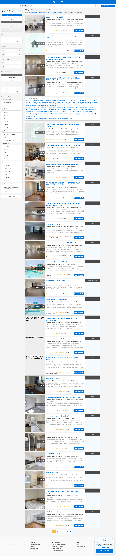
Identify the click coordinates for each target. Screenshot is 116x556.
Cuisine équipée (8, 146)
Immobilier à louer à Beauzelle (72, 113)
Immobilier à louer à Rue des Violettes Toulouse (38, 102)
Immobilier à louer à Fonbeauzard (80, 109)
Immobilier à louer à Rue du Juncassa (35, 104)
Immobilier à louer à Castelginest (68, 111)
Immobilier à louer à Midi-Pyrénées (37, 12)
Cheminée (7, 177)
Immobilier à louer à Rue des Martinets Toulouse (84, 100)
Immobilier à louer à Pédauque (87, 113)
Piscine (6, 174)
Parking (6, 149)
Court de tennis (8, 184)
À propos (32, 546)
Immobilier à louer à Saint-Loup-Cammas (61, 109)
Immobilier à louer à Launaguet (51, 111)
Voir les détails (78, 30)
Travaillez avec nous (35, 544)
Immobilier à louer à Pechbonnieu (42, 109)
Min (3, 50)
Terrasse (6, 152)
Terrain (6, 124)
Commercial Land (9, 140)
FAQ (78, 544)
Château (6, 121)
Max (3, 54)
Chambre (6, 106)
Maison (6, 115)
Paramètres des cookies (57, 550)
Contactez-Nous (34, 548)
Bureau (6, 131)
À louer (12, 22)
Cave (5, 159)
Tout (12, 75)
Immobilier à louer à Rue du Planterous (54, 104)
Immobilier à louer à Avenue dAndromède (61, 100)
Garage (6, 137)
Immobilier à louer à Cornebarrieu (81, 114)
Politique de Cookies (56, 548)
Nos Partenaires (81, 546)
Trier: (12, 26)
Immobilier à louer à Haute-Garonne (54, 12)
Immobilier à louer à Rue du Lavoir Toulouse (87, 102)
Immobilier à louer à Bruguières (34, 107)
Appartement (7, 102)
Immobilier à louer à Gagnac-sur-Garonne (41, 113)
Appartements (12, 77)
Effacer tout (12, 196)
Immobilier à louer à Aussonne (33, 114)
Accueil (26, 12)
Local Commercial (9, 128)
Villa (5, 118)
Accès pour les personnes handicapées (11, 187)
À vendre (12, 19)
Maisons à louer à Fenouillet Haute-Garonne (62, 118)
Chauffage (7, 171)
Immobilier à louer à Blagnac (49, 114)
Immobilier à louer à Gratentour (50, 107)
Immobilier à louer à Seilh (58, 113)
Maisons (12, 80)
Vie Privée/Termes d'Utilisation (58, 544)
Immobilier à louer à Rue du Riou (49, 105)
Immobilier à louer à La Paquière (64, 114)
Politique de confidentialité (57, 546)
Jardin (5, 162)
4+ (17, 41)
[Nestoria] (58, 2)
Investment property (9, 134)
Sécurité (6, 181)
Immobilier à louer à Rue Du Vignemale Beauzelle (38, 100)
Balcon (6, 155)
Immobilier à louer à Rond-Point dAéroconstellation (63, 102)
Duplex (6, 112)
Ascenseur (7, 165)
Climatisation (7, 168)
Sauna (5, 192)
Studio (6, 109)
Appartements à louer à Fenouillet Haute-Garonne (38, 118)
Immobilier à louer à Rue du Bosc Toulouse (75, 104)
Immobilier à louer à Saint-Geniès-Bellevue (68, 107)
